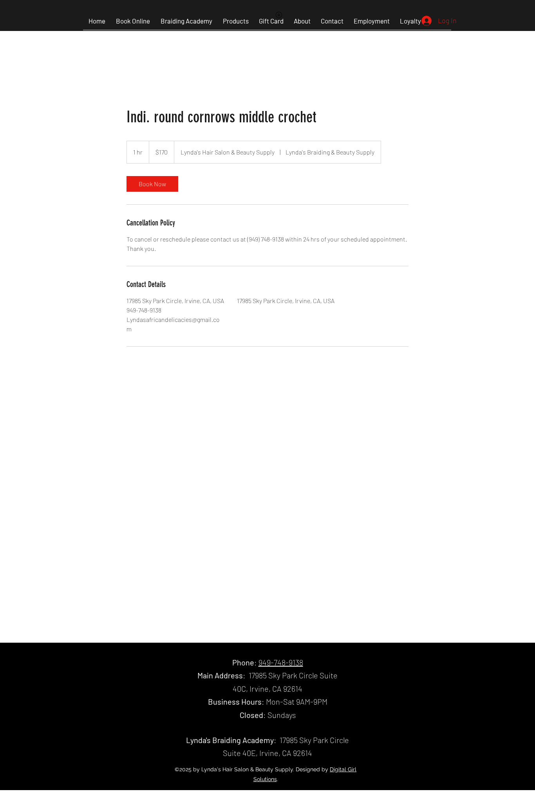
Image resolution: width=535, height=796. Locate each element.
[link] (152, 184)
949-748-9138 (280, 662)
